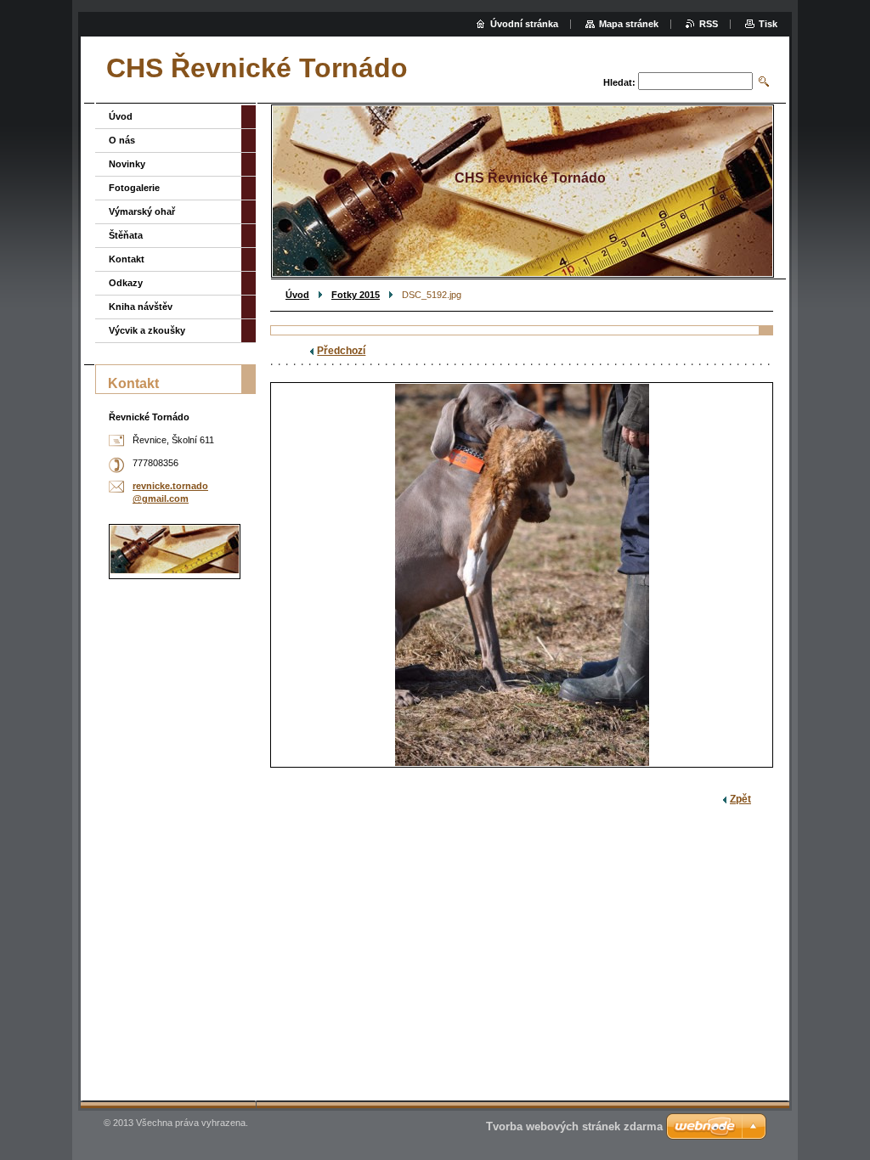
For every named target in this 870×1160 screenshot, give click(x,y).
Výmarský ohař (142, 211)
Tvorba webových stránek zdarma (574, 1126)
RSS (708, 24)
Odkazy (126, 283)
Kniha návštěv (140, 306)
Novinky (127, 164)
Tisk (768, 24)
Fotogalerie (134, 188)
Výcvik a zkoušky (147, 330)
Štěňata (126, 235)
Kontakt (126, 259)
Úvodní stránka (524, 24)
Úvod (297, 295)
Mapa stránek (628, 24)
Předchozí (341, 351)
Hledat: (619, 82)
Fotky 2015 (355, 295)
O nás (122, 140)
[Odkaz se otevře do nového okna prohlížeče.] (521, 575)
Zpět (740, 799)
